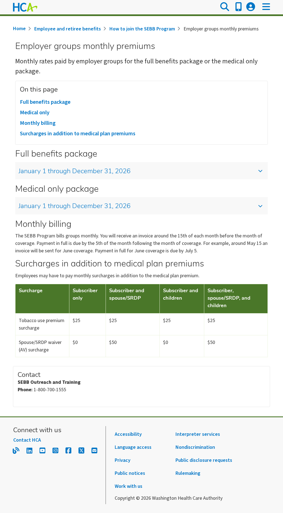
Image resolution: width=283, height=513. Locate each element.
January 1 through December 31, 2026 (74, 171)
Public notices (130, 473)
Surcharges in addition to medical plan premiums (77, 134)
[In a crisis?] (238, 7)
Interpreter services (197, 434)
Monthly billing (38, 123)
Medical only (34, 112)
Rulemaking (187, 473)
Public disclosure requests (203, 460)
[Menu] (266, 7)
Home (19, 28)
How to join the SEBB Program (142, 28)
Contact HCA (27, 440)
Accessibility (128, 434)
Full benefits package (45, 102)
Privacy (122, 460)
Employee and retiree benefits (67, 28)
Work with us (128, 486)
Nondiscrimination (195, 447)
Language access (133, 447)
